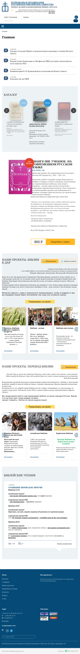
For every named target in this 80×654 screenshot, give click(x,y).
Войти (6, 17)
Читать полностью (64, 543)
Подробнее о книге (60, 241)
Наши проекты (8, 585)
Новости (5, 592)
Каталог (10, 94)
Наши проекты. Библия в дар (20, 261)
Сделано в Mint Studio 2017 (68, 651)
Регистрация (13, 17)
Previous (3, 329)
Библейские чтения (19, 475)
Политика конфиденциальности (13, 651)
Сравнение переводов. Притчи (25, 487)
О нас (4, 599)
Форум (4, 595)
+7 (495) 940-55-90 (9, 615)
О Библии (6, 582)
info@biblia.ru (8, 618)
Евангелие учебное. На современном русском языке (52, 164)
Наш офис (5, 621)
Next (76, 329)
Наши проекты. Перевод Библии (27, 366)
